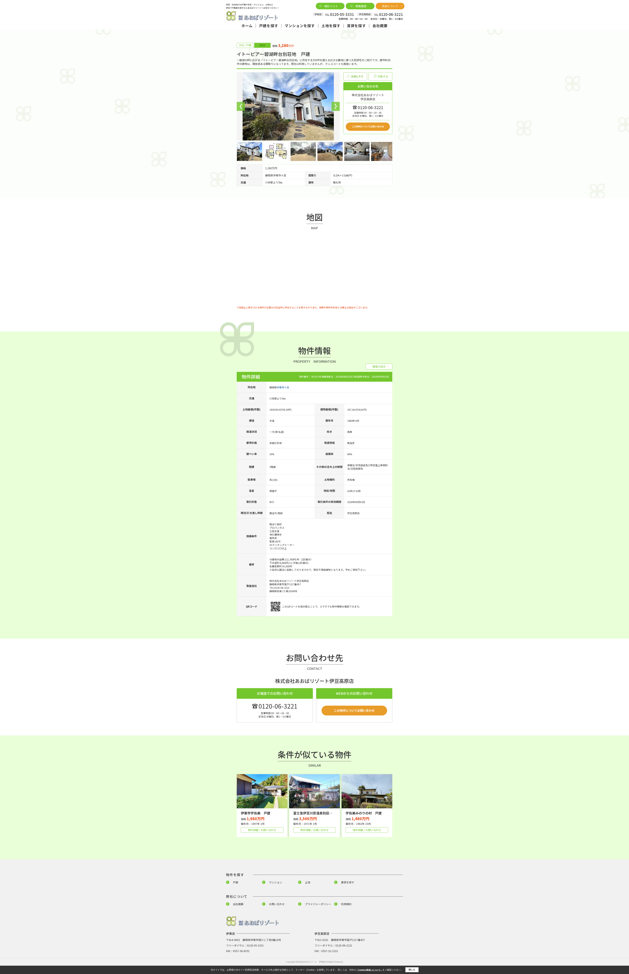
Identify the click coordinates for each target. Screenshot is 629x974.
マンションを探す (300, 25)
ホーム (247, 25)
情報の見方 (379, 366)
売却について (390, 6)
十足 (283, 175)
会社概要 (380, 25)
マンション (275, 882)
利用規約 (346, 904)
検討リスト (331, 6)
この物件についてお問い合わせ (368, 126)
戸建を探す (268, 25)
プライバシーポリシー (318, 904)
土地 (307, 882)
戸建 (235, 882)
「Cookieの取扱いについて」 (369, 970)
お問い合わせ (277, 904)
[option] (288, 106)
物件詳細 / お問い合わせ (262, 830)
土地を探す (331, 25)
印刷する (383, 76)
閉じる (412, 969)
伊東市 (277, 175)
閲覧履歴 (361, 6)
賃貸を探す (356, 25)
